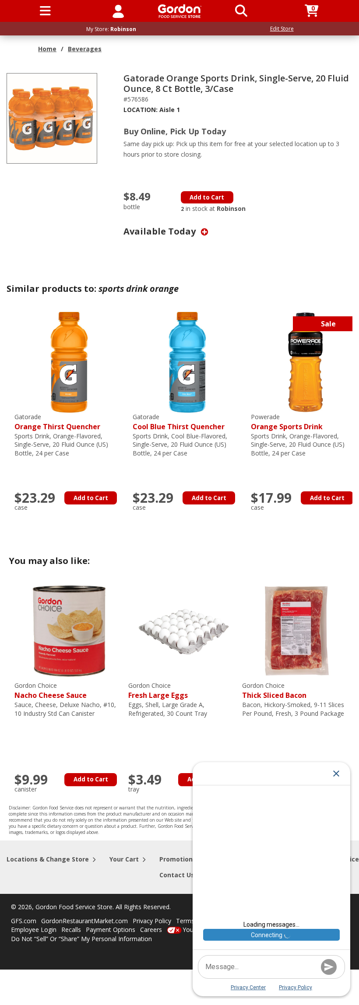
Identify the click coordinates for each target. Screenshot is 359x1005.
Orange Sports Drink (287, 422)
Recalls (71, 929)
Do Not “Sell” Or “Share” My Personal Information (81, 939)
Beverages (85, 49)
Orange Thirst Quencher (57, 422)
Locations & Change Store (48, 859)
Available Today (160, 231)
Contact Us (176, 875)
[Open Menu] (45, 11)
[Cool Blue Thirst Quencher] (187, 361)
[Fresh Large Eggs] (183, 630)
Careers (151, 929)
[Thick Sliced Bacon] (296, 630)
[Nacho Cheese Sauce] (69, 630)
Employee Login (33, 929)
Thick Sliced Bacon (274, 690)
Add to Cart (207, 197)
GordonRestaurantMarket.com (84, 921)
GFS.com (23, 921)
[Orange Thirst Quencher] (69, 361)
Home (47, 49)
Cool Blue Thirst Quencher (179, 422)
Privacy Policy (152, 921)
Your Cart (124, 859)
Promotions (177, 859)
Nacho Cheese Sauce (50, 690)
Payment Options (110, 929)
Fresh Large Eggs (158, 690)
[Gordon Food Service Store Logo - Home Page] (180, 11)
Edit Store (282, 28)
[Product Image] (52, 117)
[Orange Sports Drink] (305, 361)
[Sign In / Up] (118, 11)
